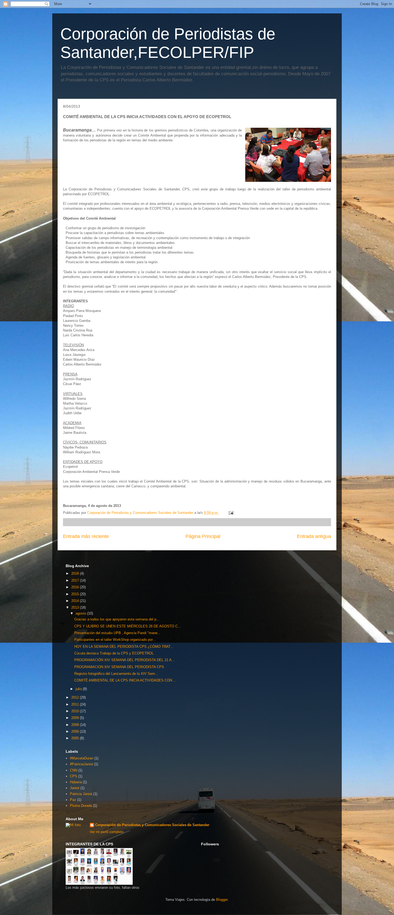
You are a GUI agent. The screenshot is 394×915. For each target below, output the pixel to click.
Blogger (222, 900)
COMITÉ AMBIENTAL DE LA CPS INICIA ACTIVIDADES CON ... (125, 680)
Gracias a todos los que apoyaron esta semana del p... (116, 619)
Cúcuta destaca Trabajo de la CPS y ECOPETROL (114, 653)
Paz (73, 800)
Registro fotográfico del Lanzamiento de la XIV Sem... (116, 674)
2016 (75, 587)
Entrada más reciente (86, 536)
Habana (76, 782)
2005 (75, 738)
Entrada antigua (314, 536)
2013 (75, 607)
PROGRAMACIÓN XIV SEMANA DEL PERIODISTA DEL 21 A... (124, 660)
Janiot (74, 788)
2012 (75, 697)
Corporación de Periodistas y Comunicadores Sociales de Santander (152, 825)
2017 (75, 580)
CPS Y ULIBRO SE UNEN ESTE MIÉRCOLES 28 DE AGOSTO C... (127, 626)
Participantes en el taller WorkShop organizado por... (115, 640)
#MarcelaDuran (81, 758)
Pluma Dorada (81, 806)
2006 (75, 731)
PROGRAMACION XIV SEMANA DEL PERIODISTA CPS (119, 667)
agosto (81, 613)
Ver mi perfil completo (107, 832)
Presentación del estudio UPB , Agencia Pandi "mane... (117, 633)
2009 (75, 718)
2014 (75, 601)
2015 (75, 594)
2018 (75, 573)
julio (79, 689)
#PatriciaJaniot (81, 764)
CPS (73, 776)
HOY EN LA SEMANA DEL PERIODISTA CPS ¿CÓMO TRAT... (123, 647)
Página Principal (202, 536)
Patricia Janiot (81, 794)
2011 (75, 704)
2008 (75, 725)
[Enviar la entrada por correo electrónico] (231, 513)
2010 (75, 711)
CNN (73, 770)
